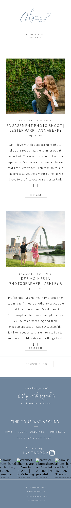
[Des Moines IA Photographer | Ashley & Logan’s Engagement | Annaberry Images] (35, 239)
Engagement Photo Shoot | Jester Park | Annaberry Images (36, 130)
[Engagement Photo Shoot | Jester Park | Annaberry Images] (35, 86)
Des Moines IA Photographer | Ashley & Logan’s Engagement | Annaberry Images (35, 286)
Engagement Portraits (35, 120)
